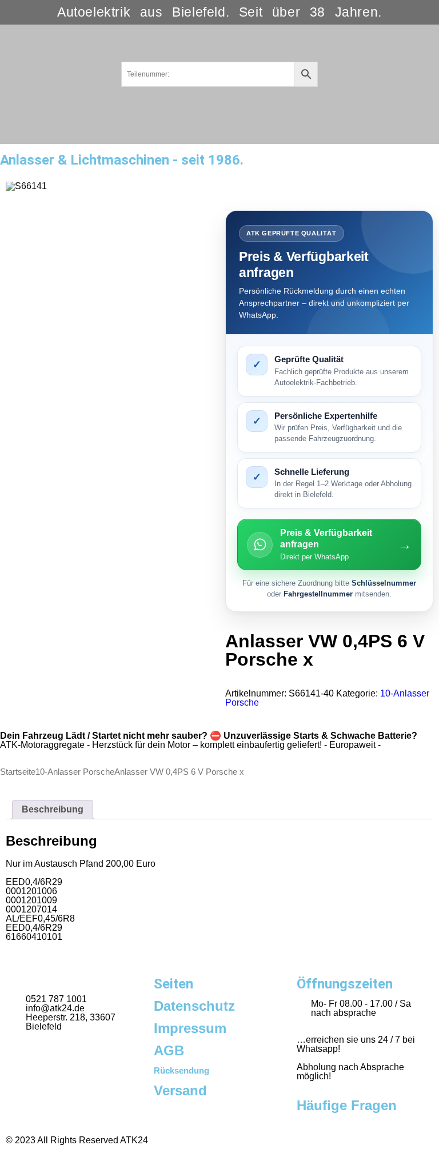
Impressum (190, 1028)
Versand (180, 1090)
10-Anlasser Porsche (74, 771)
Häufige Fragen (347, 1105)
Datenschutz (194, 1006)
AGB (169, 1050)
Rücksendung (181, 1070)
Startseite (17, 771)
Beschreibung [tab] (52, 809)
